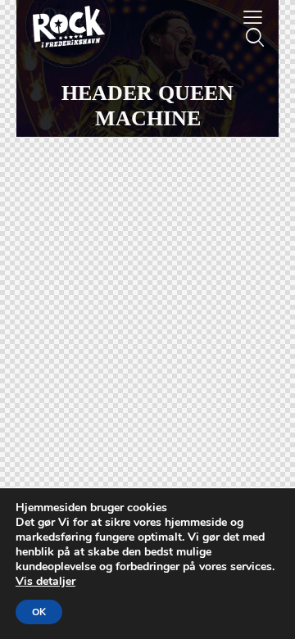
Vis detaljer (45, 581)
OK (39, 612)
